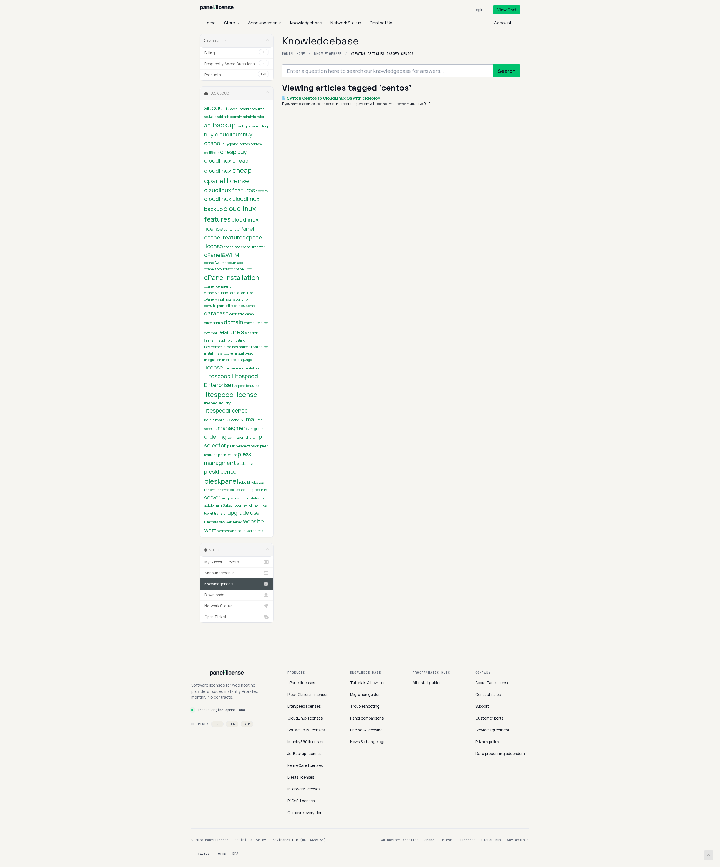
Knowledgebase (306, 23)
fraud (220, 340)
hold (229, 340)
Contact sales (488, 694)
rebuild (244, 482)
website (253, 521)
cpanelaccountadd (218, 269)
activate (210, 116)
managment (233, 428)
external (210, 333)
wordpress (255, 530)
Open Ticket (215, 616)
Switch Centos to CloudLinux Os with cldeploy (333, 98)
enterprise (252, 323)
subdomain (213, 505)
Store (230, 23)
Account (503, 23)
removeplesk (225, 489)
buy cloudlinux (223, 134)
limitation (251, 368)
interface (229, 359)
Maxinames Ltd (285, 840)
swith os (260, 505)
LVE (242, 420)
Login (478, 9)
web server (234, 522)
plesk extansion (247, 446)
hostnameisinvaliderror (250, 346)
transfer (220, 513)
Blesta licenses (300, 777)
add (220, 116)
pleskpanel (221, 481)
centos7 (256, 144)
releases (257, 482)
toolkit (208, 513)
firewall (209, 340)
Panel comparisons (367, 718)
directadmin (213, 323)
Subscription (232, 505)
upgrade (238, 512)
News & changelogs (367, 741)
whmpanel (238, 530)
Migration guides (365, 694)
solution (243, 498)
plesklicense (220, 471)
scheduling (245, 489)
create (235, 305)
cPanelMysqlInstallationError (226, 299)
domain (233, 322)
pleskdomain (246, 463)
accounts (257, 109)
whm (210, 530)
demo (249, 314)
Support (482, 706)
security (261, 489)
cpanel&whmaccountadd (223, 262)
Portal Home (293, 53)
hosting (239, 340)
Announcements (265, 23)
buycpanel (230, 144)
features (231, 331)
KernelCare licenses (305, 765)
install (209, 353)
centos (245, 144)
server (212, 497)
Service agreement (492, 729)
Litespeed (217, 376)
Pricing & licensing (366, 729)
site (233, 498)
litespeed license (230, 394)
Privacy (203, 853)
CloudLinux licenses (305, 718)
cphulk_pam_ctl (217, 305)
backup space (247, 126)
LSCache (232, 420)
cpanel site (232, 247)
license (213, 367)
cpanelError (243, 269)
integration (212, 359)
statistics (257, 498)
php (248, 437)
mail (251, 419)
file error (251, 333)
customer (248, 305)
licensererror (234, 368)
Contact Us (381, 23)
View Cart (506, 9)
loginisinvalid (214, 420)
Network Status (345, 23)
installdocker (224, 353)
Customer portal (490, 718)
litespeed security (217, 403)
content (230, 229)
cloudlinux (217, 199)
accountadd (239, 109)
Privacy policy (487, 741)
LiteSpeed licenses (304, 706)
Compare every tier (304, 812)
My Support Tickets (221, 561)
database (216, 313)
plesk (231, 446)
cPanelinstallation (231, 277)
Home (210, 23)
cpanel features (224, 237)
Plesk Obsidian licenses (307, 694)
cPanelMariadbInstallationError (228, 292)
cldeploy (262, 191)
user (256, 512)
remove (209, 489)
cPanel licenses (301, 682)
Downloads (214, 594)
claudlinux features (229, 190)
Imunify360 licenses (305, 741)
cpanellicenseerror (218, 286)
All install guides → (429, 682)
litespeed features (245, 385)
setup (225, 498)
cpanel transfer (253, 247)
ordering (215, 436)
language (244, 359)
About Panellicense (492, 682)
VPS (222, 522)
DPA (235, 853)
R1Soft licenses (301, 800)
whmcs (223, 530)
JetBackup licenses (304, 753)
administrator (253, 116)
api (208, 125)
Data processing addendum (500, 753)
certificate (211, 152)
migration (258, 428)
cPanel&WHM (221, 255)
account (217, 107)
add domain (233, 116)
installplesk (244, 353)
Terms (221, 853)
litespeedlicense (226, 410)
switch (248, 505)
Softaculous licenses (306, 729)
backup (224, 124)
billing (263, 126)
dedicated (237, 314)
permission (235, 437)
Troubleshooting (365, 706)
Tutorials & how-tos (367, 682)
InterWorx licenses (303, 789)
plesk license (227, 454)
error (264, 323)
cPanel (245, 228)
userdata (211, 522)
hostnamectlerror (217, 346)
